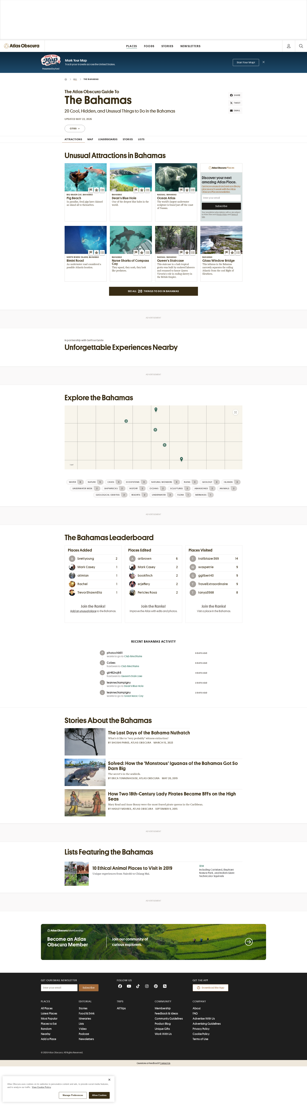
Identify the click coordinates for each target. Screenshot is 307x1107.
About (197, 1008)
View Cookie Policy (41, 1087)
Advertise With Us (204, 1018)
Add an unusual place (83, 611)
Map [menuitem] (90, 139)
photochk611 (115, 652)
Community (163, 1001)
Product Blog (163, 1023)
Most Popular (49, 1018)
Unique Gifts (162, 1029)
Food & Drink (86, 1013)
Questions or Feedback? (153, 1063)
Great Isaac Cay (133, 696)
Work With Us (163, 1034)
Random (46, 1029)
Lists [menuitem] (141, 139)
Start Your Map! (246, 62)
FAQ (195, 1013)
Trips (120, 1001)
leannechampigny (119, 682)
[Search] (301, 46)
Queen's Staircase (131, 676)
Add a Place (48, 1039)
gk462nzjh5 (114, 672)
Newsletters (86, 1039)
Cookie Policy (201, 1034)
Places (45, 1001)
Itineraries (85, 1018)
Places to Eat (49, 1023)
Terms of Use (200, 1039)
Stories (83, 1008)
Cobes (111, 662)
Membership (163, 1008)
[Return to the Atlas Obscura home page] (22, 46)
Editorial (85, 1001)
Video (83, 1029)
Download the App (213, 987)
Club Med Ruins (133, 656)
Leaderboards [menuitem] (108, 139)
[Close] (109, 1079)
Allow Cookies (99, 1095)
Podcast (84, 1034)
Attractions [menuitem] (73, 139)
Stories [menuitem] (128, 139)
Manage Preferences (73, 1095)
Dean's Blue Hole (134, 686)
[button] (90, 190)
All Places (47, 1008)
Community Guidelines (169, 1018)
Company (199, 1001)
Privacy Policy (222, 214)
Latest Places (49, 1013)
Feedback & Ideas (166, 1013)
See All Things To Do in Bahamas (153, 291)
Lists (81, 1023)
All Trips (121, 1008)
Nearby (46, 1034)
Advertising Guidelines (207, 1023)
